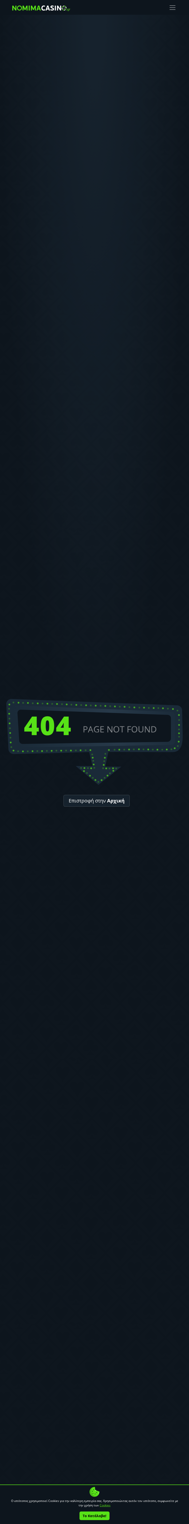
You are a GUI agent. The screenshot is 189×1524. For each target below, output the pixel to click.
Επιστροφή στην (97, 800)
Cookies (105, 1505)
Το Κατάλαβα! (94, 1515)
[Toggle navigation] (172, 7)
